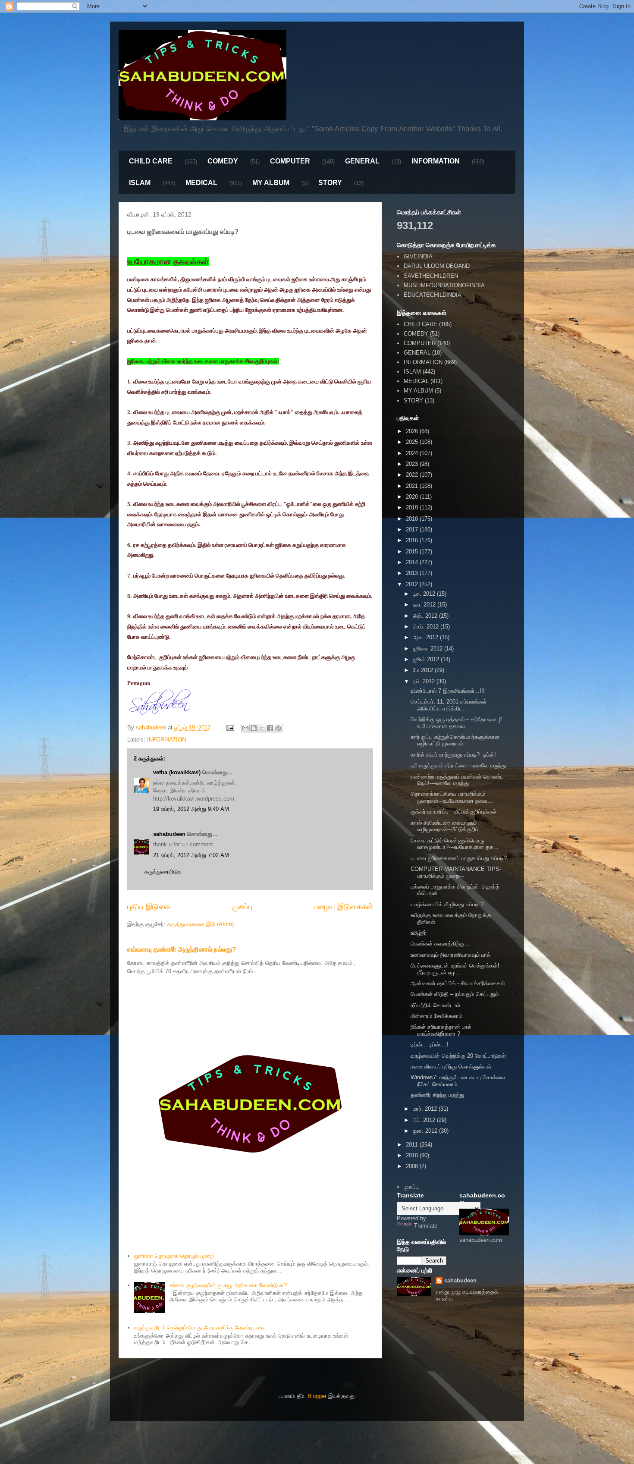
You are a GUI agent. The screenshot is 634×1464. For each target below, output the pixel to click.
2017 (413, 529)
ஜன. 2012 (426, 1131)
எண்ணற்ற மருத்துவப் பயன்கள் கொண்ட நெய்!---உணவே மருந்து (457, 780)
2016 (413, 540)
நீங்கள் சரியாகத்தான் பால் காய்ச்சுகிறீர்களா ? (441, 1030)
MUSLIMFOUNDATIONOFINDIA (444, 285)
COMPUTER (290, 161)
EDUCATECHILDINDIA (432, 295)
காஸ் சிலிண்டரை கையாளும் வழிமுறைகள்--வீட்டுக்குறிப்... (447, 826)
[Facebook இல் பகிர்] (270, 728)
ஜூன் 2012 (427, 659)
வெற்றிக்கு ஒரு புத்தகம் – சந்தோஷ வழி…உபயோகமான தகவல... (459, 722)
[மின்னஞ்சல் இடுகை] (229, 727)
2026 (413, 431)
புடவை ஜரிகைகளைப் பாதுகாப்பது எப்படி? (459, 858)
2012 (413, 584)
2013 (413, 573)
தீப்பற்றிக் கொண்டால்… (438, 1005)
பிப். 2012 (425, 1120)
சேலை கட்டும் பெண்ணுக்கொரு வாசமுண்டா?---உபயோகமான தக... (455, 844)
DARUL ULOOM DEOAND (437, 266)
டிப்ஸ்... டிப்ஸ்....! (430, 1044)
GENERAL (362, 161)
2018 (413, 518)
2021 (413, 486)
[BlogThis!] (253, 728)
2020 (413, 496)
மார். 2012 (426, 1109)
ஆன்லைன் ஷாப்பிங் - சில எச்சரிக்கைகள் (458, 983)
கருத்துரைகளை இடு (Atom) (200, 924)
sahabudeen (169, 834)
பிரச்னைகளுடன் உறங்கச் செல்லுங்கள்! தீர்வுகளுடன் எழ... (455, 969)
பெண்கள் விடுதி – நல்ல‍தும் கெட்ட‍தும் (455, 994)
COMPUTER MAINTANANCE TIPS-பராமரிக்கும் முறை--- (456, 872)
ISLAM (140, 182)
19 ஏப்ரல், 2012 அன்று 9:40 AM (191, 809)
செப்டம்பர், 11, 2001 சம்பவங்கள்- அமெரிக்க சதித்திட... (449, 705)
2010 (413, 1155)
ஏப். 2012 (424, 681)
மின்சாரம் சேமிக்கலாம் (436, 1016)
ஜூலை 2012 (428, 648)
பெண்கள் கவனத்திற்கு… (440, 943)
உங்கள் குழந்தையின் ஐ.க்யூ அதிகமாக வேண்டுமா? (228, 1285)
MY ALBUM (270, 182)
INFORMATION (435, 161)
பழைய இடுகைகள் (343, 906)
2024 (413, 453)
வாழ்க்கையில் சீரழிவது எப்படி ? (447, 904)
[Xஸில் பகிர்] (261, 728)
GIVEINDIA (418, 256)
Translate (425, 1225)
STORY (330, 182)
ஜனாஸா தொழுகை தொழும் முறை (173, 1256)
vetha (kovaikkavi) (177, 772)
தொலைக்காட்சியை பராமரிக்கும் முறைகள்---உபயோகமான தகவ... (452, 797)
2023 (413, 464)
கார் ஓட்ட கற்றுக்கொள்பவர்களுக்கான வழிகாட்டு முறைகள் (455, 740)
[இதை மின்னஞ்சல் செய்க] (245, 728)
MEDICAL (201, 182)
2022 (413, 474)
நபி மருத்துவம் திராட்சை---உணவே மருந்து (458, 765)
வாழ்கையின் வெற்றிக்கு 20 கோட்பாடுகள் (458, 1055)
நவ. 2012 (425, 604)
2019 (413, 507)
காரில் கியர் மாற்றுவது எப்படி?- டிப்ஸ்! (453, 754)
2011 (413, 1144)
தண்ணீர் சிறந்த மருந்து (437, 1095)
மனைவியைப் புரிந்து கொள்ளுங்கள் (451, 1066)
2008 (413, 1166)
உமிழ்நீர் (419, 933)
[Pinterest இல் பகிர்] (278, 728)
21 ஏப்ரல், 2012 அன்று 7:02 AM (191, 855)
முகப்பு (242, 906)
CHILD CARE (151, 161)
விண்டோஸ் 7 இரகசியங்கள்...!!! (448, 691)
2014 (413, 562)
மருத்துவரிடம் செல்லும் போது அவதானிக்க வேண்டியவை (200, 1327)
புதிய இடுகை (148, 906)
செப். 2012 (426, 626)
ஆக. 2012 (426, 637)
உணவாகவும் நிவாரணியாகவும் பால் (451, 955)
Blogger (317, 1396)
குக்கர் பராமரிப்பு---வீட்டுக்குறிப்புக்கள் (453, 811)
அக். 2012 (426, 616)
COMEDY (222, 161)
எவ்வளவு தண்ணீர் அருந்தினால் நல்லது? (181, 949)
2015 (413, 551)
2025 (413, 442)
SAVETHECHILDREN (431, 276)
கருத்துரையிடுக (163, 871)
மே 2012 (424, 670)
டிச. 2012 (425, 594)
